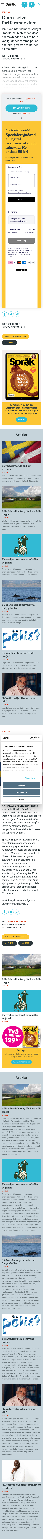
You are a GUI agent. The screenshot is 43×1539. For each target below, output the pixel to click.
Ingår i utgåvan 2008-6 (15, 336)
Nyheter (25, 943)
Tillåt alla (21, 785)
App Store (21, 419)
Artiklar (6, 12)
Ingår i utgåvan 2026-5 (15, 937)
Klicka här (26, 114)
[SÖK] (39, 5)
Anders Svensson (17, 921)
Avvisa (21, 799)
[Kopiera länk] (17, 314)
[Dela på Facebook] (4, 314)
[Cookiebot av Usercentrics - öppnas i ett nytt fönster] (30, 738)
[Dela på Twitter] (11, 314)
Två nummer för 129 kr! (21, 1062)
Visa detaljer (30, 778)
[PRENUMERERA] (24, 5)
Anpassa (20, 792)
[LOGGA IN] (32, 5)
